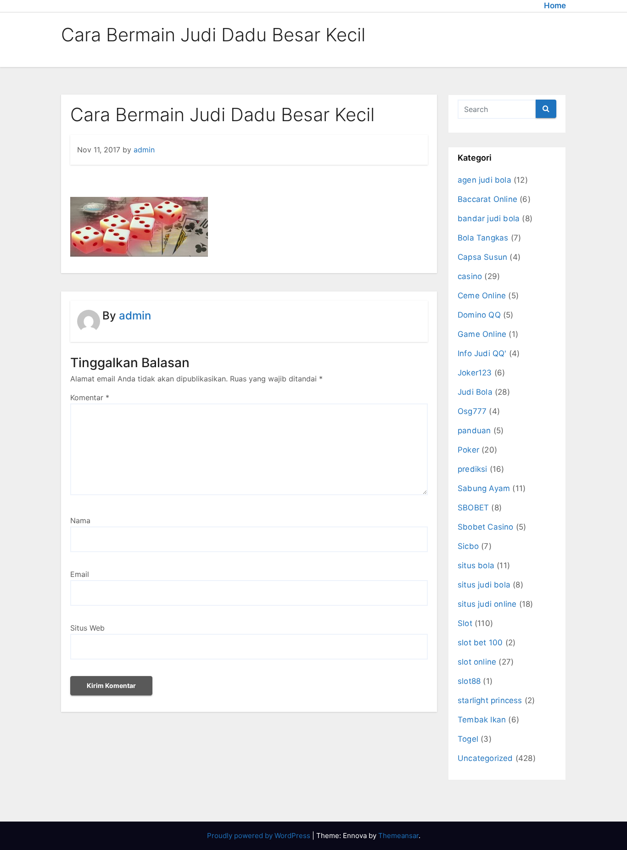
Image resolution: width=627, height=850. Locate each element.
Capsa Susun (482, 257)
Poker (468, 449)
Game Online (482, 334)
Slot (465, 623)
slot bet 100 (480, 642)
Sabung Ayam (484, 488)
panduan (474, 430)
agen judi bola (484, 180)
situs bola (476, 565)
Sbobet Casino (486, 526)
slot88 (469, 681)
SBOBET (473, 507)
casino (470, 276)
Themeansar (398, 835)
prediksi (472, 469)
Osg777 (472, 411)
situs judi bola (484, 584)
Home (555, 5)
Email (79, 574)
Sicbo (468, 546)
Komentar (89, 397)
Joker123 (475, 372)
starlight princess (490, 700)
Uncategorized (485, 758)
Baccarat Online (487, 199)
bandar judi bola (489, 218)
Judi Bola (475, 392)
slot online (477, 661)
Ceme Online (482, 295)
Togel (468, 739)
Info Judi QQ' (482, 353)
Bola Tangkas (483, 237)
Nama (80, 520)
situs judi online (487, 604)
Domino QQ (479, 314)
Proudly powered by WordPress (259, 835)
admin (144, 149)
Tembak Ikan (482, 719)
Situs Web (87, 627)
